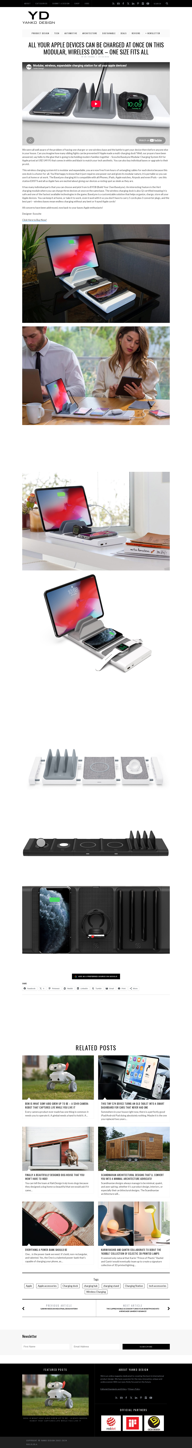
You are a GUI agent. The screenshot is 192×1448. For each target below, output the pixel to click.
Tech (56, 33)
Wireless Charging (96, 1291)
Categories (42, 3)
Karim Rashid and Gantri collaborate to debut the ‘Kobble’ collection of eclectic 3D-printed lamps (131, 1251)
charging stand (111, 1285)
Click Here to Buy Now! (34, 219)
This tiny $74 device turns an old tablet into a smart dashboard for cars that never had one (132, 1105)
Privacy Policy (134, 1389)
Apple (29, 1285)
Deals (124, 33)
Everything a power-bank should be (46, 1250)
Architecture (89, 33)
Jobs (87, 3)
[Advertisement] (118, 17)
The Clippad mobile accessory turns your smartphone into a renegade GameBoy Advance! (133, 1308)
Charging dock (70, 1285)
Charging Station (134, 1285)
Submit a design (61, 3)
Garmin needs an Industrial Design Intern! (59, 1307)
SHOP (77, 3)
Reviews (136, 33)
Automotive (71, 33)
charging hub (90, 1285)
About (27, 3)
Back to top (31, 1444)
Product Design (40, 33)
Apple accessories (47, 1285)
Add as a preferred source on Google (97, 976)
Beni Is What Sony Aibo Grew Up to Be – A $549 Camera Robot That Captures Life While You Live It (56, 1105)
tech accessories (157, 1285)
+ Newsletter (152, 33)
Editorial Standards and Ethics (113, 1389)
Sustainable (109, 33)
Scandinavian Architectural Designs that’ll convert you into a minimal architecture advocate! (132, 1177)
